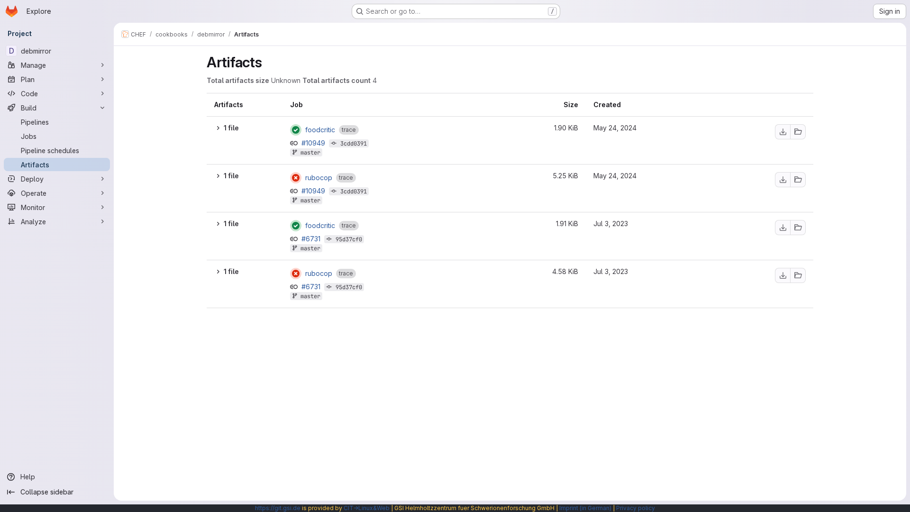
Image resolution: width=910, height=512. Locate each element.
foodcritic (320, 130)
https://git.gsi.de (277, 508)
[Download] (782, 131)
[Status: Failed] (295, 177)
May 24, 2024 (615, 128)
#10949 (314, 143)
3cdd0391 (353, 143)
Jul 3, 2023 (610, 223)
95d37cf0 (349, 239)
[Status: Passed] (295, 130)
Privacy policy (635, 508)
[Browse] (798, 131)
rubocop (318, 178)
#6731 (311, 239)
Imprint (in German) (585, 508)
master (310, 152)
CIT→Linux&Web (367, 508)
